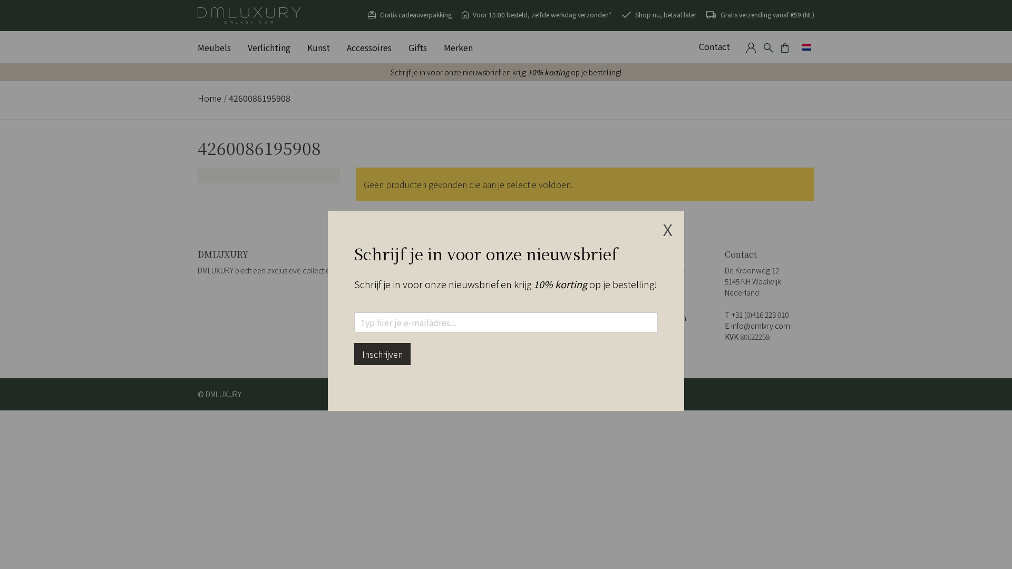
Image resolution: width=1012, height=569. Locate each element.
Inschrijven (382, 354)
